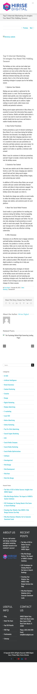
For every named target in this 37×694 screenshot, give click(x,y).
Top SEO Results (9, 625)
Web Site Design (9, 478)
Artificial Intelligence (10, 380)
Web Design (7, 464)
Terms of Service (24, 655)
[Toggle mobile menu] (33, 3)
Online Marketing (9, 424)
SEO (5, 438)
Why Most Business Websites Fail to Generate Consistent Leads (27, 594)
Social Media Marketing (11, 447)
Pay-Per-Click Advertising (11, 429)
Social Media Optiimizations (12, 451)
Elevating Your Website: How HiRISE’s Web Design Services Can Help (16, 511)
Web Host (7, 473)
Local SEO (7, 416)
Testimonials (7, 634)
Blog (5, 616)
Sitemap (6, 638)
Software (6, 456)
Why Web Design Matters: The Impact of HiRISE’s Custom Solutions (27, 557)
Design (6, 398)
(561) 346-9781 (28, 630)
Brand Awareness (9, 384)
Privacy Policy (15, 655)
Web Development (9, 469)
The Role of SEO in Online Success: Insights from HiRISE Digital (26, 545)
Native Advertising (9, 420)
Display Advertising (9, 407)
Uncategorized (8, 460)
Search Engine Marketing (11, 433)
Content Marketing (9, 389)
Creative (6, 393)
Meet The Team (8, 621)
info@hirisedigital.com (26, 634)
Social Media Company (10, 442)
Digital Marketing (9, 402)
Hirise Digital (7, 287)
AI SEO (6, 376)
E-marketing (7, 411)
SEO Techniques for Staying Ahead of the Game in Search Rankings (27, 569)
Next (31, 28)
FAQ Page (7, 630)
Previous (25, 28)
